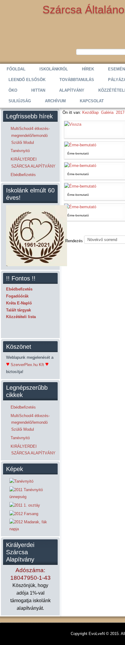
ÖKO (12, 90)
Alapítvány (71, 90)
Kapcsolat (92, 101)
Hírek (88, 69)
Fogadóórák (17, 296)
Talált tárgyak (18, 310)
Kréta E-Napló (19, 303)
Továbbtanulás (76, 79)
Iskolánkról (53, 69)
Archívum (55, 101)
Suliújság (19, 101)
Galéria (107, 112)
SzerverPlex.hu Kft (27, 364)
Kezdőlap (90, 112)
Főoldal (16, 69)
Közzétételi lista (21, 316)
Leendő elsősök (27, 79)
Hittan (38, 90)
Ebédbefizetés (19, 289)
